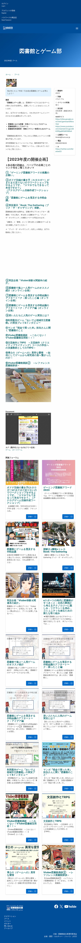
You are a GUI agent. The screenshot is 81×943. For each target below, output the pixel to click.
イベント (7, 921)
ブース (16, 74)
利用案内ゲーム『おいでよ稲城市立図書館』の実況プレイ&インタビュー (28, 321)
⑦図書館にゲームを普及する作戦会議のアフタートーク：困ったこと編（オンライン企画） (27, 298)
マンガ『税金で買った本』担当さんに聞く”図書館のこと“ (58, 772)
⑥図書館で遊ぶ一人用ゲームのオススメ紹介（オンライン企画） (27, 289)
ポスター (7, 923)
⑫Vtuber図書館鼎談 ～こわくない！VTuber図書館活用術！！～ (26, 336)
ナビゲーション (10, 916)
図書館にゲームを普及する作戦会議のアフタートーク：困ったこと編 (57, 664)
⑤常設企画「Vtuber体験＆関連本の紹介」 (26, 281)
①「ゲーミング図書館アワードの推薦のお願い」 (27, 173)
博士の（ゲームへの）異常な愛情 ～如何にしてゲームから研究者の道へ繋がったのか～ (28, 355)
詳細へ (30, 517)
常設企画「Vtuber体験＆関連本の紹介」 (21, 601)
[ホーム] (8, 28)
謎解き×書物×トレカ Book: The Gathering (55, 550)
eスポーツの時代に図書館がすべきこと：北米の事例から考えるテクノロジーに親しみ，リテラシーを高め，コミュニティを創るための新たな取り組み (58, 607)
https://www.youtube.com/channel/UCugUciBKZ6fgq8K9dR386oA (64, 128)
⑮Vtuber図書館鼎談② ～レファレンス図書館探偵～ (28, 364)
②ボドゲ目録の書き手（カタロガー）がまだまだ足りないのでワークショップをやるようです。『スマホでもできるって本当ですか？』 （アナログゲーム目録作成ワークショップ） (27, 186)
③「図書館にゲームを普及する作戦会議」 (26, 199)
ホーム (8, 74)
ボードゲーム (17, 450)
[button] (11, 83)
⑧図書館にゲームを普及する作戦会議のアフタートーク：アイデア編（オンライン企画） (27, 308)
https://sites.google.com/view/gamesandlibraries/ (64, 121)
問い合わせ (8, 926)
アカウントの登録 (8, 11)
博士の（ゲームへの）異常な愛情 (21, 873)
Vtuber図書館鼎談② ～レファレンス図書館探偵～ (58, 873)
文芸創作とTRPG (52, 821)
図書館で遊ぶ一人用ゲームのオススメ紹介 (21, 663)
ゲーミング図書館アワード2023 (57, 488)
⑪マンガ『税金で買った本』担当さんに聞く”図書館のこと (28, 329)
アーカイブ (8, 928)
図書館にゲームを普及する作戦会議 (21, 550)
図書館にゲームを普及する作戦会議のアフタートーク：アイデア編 (21, 718)
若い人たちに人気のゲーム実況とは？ (57, 717)
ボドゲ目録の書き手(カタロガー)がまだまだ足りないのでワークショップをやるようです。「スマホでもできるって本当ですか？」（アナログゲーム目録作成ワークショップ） (22, 495)
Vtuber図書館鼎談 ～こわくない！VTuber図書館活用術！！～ (22, 823)
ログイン (5, 4)
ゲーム (8, 450)
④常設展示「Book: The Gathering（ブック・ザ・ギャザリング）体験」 (27, 206)
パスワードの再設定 (9, 18)
